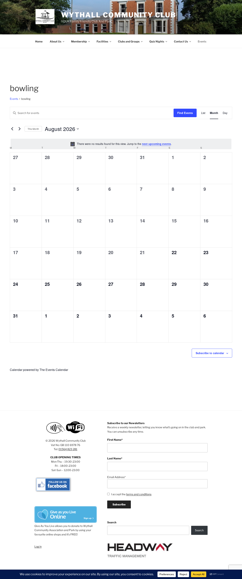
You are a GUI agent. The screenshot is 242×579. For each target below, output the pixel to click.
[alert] (121, 144)
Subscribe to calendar (210, 353)
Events (202, 41)
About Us (55, 41)
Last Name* (114, 458)
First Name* (115, 439)
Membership (79, 41)
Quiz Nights (156, 41)
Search (111, 522)
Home (39, 41)
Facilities (102, 41)
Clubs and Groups (129, 41)
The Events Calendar (54, 370)
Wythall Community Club (118, 15)
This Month (33, 128)
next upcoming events (156, 144)
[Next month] (19, 129)
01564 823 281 (67, 449)
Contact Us (181, 41)
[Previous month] (12, 129)
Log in (38, 546)
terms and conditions (138, 494)
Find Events (185, 113)
